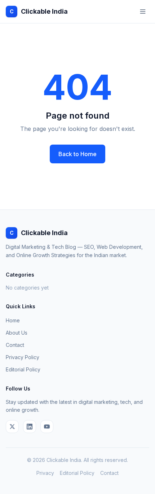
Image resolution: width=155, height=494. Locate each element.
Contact (15, 345)
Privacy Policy (22, 357)
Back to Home (77, 154)
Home (13, 320)
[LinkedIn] (29, 426)
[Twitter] (12, 426)
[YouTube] (46, 426)
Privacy (45, 473)
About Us (16, 333)
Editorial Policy (23, 369)
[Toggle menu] (142, 11)
